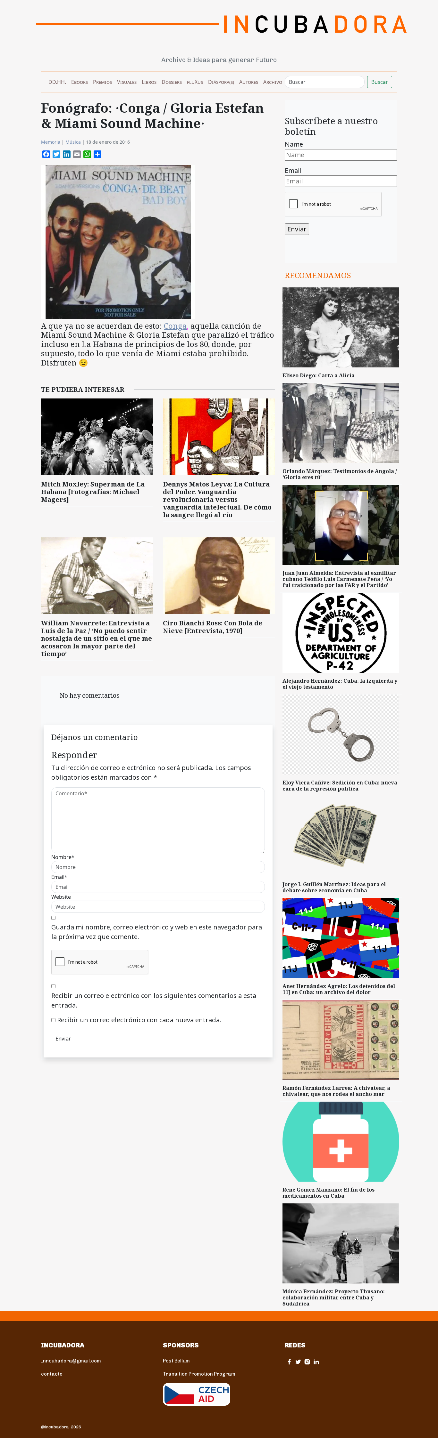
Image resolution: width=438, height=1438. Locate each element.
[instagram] (307, 1362)
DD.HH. (57, 81)
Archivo (272, 81)
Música (73, 142)
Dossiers (172, 81)
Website (61, 896)
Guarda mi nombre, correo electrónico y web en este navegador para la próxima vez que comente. (156, 932)
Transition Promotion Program (199, 1374)
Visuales (127, 81)
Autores (248, 81)
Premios (102, 81)
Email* (59, 876)
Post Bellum (176, 1361)
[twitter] (298, 1362)
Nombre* (62, 857)
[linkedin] (316, 1362)
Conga (175, 325)
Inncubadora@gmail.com (71, 1361)
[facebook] (289, 1362)
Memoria (50, 142)
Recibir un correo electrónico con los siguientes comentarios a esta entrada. (153, 1000)
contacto (52, 1374)
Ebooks (79, 81)
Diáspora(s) (221, 81)
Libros (149, 81)
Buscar (379, 81)
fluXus (195, 81)
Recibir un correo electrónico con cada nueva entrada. (139, 1020)
